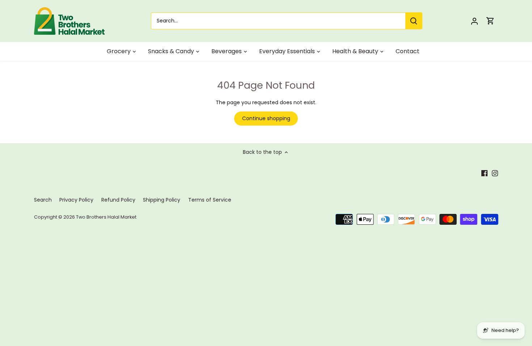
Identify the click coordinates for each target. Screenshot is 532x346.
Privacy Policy (76, 199)
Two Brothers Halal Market (106, 217)
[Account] (474, 21)
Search (43, 199)
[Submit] (413, 21)
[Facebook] (484, 173)
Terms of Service (209, 199)
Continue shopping (266, 118)
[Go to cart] (490, 21)
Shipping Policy (161, 199)
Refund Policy (118, 199)
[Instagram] (495, 173)
